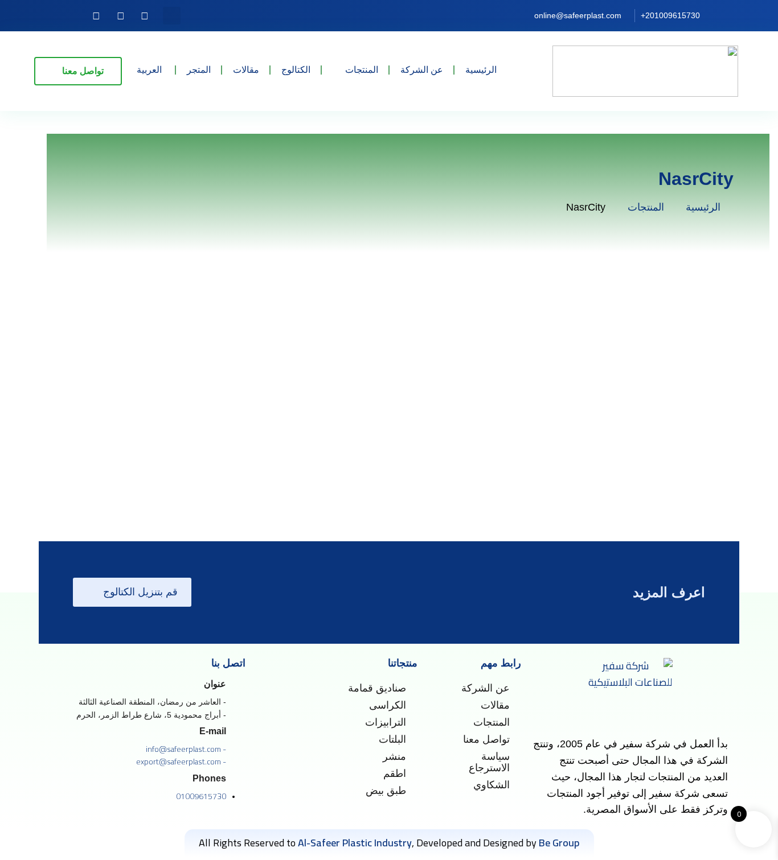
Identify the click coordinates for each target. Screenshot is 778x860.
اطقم (394, 773)
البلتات (392, 739)
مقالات (246, 70)
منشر (394, 756)
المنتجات (361, 70)
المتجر (199, 70)
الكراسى (387, 705)
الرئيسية (481, 70)
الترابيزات (385, 722)
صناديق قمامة (377, 688)
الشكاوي (491, 785)
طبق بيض (386, 790)
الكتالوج (295, 70)
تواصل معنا (486, 739)
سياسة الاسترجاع (489, 762)
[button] (172, 15)
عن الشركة (421, 70)
